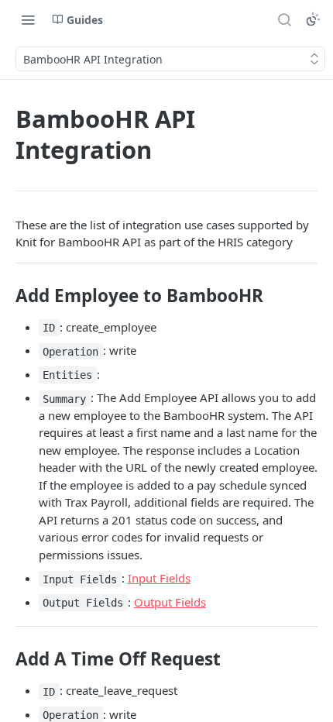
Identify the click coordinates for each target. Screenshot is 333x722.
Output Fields (170, 602)
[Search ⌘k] (284, 19)
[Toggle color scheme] (312, 19)
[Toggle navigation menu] (27, 19)
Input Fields (159, 578)
